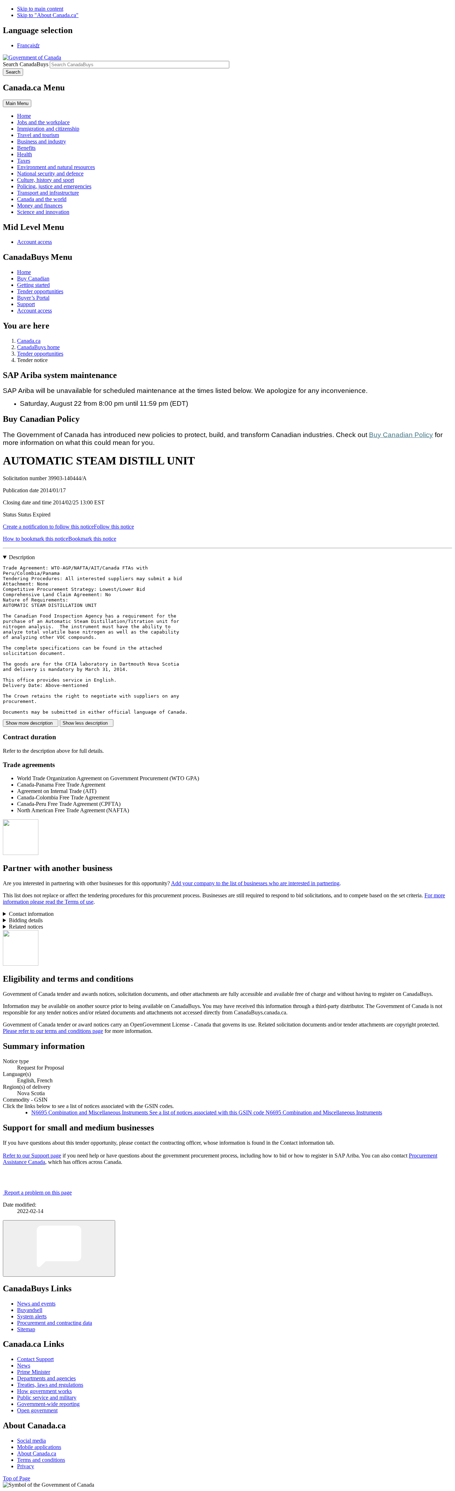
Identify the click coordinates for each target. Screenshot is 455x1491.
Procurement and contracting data (54, 1323)
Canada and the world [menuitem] (41, 199)
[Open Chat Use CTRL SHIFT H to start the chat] (59, 1248)
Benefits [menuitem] (26, 148)
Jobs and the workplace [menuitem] (43, 122)
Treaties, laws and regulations (50, 1385)
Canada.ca (29, 341)
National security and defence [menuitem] (50, 173)
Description (22, 557)
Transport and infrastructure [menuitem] (48, 193)
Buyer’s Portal (33, 298)
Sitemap (26, 1329)
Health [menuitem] (24, 154)
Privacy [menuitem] (25, 1466)
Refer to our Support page (32, 1156)
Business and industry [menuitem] (41, 141)
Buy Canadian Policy (401, 435)
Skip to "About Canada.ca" (48, 15)
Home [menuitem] (24, 116)
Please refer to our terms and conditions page (53, 1031)
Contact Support (35, 1359)
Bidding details (26, 920)
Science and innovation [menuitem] (43, 212)
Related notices (26, 927)
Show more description (30, 723)
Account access (34, 242)
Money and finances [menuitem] (40, 206)
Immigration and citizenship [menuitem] (48, 129)
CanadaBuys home (38, 347)
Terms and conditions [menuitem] (41, 1460)
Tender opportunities (40, 291)
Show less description (87, 723)
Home (24, 272)
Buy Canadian (33, 278)
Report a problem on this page (38, 1193)
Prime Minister (33, 1372)
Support (26, 304)
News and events (36, 1304)
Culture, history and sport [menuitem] (45, 180)
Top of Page (16, 1478)
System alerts (32, 1316)
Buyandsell (29, 1310)
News (23, 1366)
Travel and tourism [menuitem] (38, 135)
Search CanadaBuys (25, 64)
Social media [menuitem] (31, 1441)
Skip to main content (40, 9)
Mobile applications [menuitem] (39, 1447)
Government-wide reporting (48, 1404)
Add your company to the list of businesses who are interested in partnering (255, 883)
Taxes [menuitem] (23, 161)
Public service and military (46, 1398)
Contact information (31, 914)
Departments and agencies (46, 1378)
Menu (17, 103)
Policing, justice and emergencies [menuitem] (54, 186)
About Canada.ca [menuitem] (36, 1453)
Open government (37, 1410)
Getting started (33, 285)
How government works (44, 1391)
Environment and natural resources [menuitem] (56, 167)
